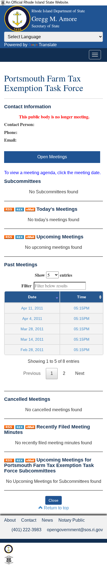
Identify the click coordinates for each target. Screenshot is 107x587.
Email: (10, 140)
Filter (26, 285)
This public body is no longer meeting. (54, 117)
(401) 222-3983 (26, 529)
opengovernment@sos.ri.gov (75, 529)
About (10, 520)
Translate (48, 44)
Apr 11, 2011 (32, 308)
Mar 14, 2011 (32, 339)
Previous (32, 373)
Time (81, 297)
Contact (28, 520)
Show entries (53, 275)
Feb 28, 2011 (32, 349)
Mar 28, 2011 (32, 329)
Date (32, 297)
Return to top (56, 508)
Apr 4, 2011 (32, 318)
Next (79, 373)
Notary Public (71, 520)
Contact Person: (19, 124)
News (47, 520)
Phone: (10, 132)
